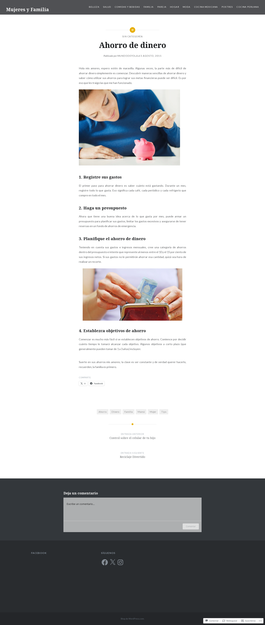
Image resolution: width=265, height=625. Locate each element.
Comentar (191, 526)
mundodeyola (127, 55)
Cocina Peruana (247, 7)
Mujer (153, 411)
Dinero (115, 411)
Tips (163, 411)
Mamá (141, 411)
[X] (112, 562)
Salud (107, 7)
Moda (186, 7)
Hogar (174, 7)
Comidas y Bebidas (127, 7)
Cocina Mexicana (206, 7)
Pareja (161, 7)
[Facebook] (104, 562)
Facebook (39, 552)
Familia (149, 7)
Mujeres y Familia (27, 9)
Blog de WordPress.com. (132, 618)
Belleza (94, 7)
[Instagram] (120, 562)
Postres (227, 7)
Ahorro (103, 411)
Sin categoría (132, 36)
